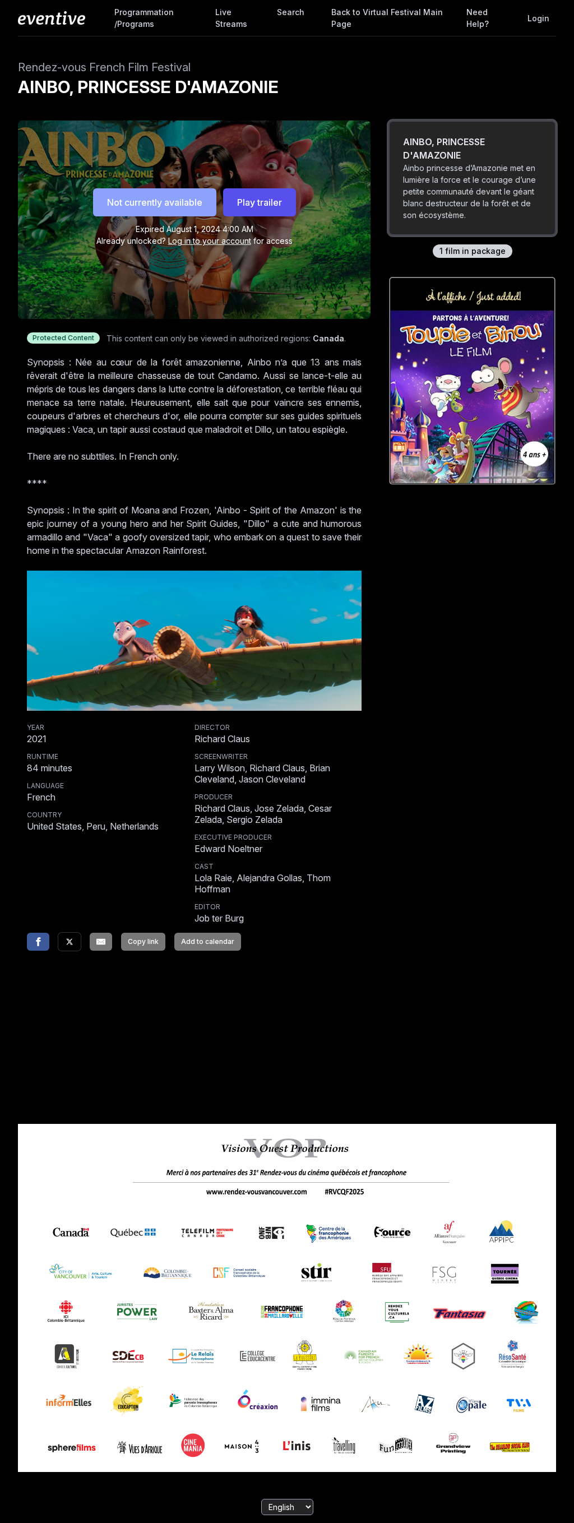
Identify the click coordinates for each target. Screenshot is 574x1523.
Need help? (477, 18)
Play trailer (259, 202)
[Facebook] (38, 942)
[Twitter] (69, 942)
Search (290, 12)
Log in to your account (209, 241)
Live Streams (231, 18)
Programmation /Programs (144, 18)
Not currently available (154, 202)
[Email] (101, 942)
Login (538, 18)
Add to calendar (207, 941)
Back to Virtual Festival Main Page (387, 18)
